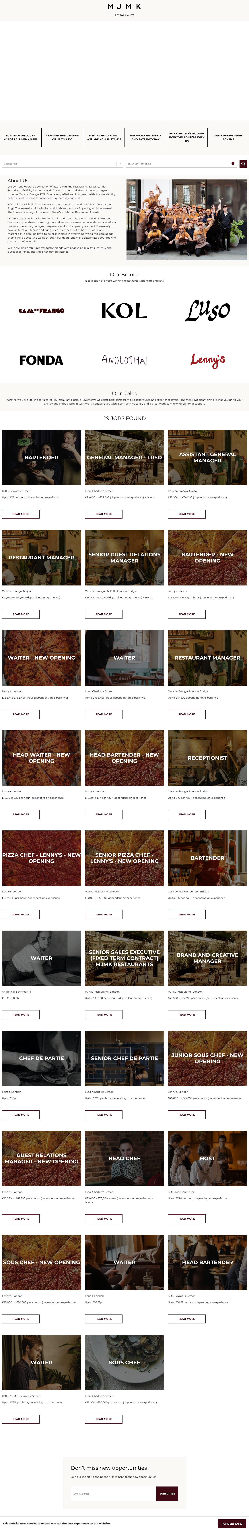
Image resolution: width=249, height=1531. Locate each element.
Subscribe (167, 1493)
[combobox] (4, 164)
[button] (41, 310)
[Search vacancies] (243, 164)
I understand (232, 1523)
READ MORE (21, 514)
